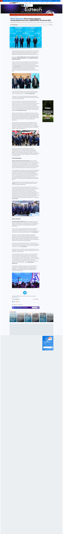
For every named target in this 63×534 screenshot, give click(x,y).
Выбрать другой (28, 5)
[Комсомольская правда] (14, 3)
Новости (14, 14)
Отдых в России (33, 14)
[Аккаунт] (61, 1)
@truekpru (16, 297)
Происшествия (44, 14)
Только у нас (18, 14)
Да (25, 5)
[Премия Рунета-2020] (20, 3)
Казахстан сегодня (20, 304)
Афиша (47, 14)
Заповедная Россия (38, 14)
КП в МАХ (29, 14)
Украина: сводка (25, 14)
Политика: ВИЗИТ (15, 304)
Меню (1, 1)
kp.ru (38, 299)
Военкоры (21, 14)
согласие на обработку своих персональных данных (47, 349)
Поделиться (50, 24)
